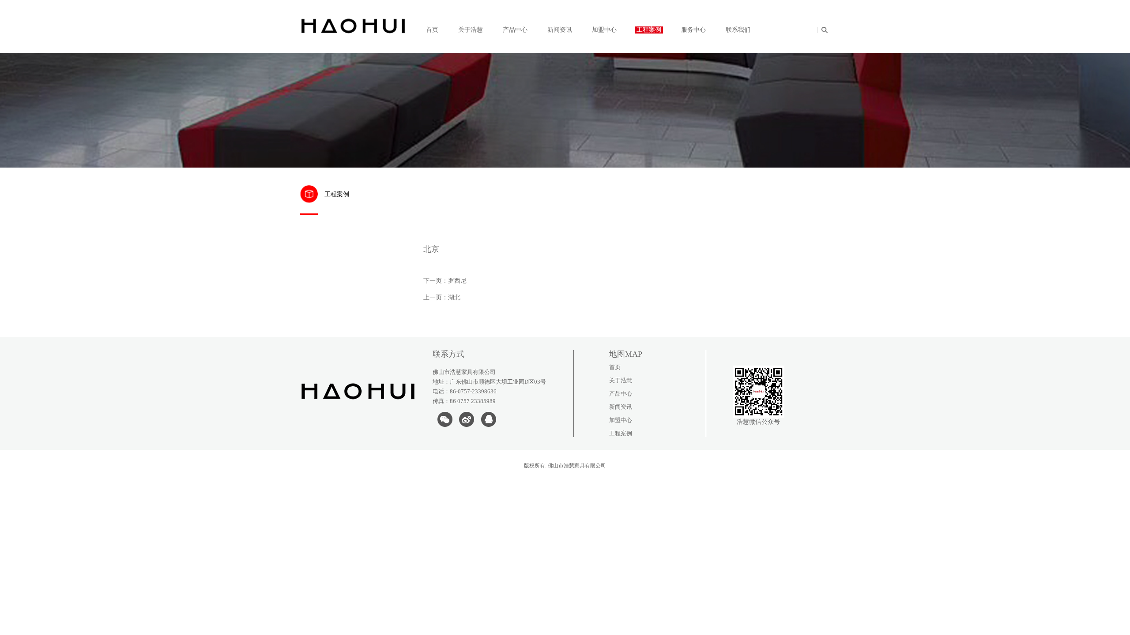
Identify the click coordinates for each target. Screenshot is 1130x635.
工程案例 (649, 29)
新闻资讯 (559, 29)
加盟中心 (604, 29)
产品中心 (515, 29)
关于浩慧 (470, 29)
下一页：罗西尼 (445, 280)
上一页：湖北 (441, 297)
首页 (432, 29)
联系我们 (738, 29)
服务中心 (693, 29)
